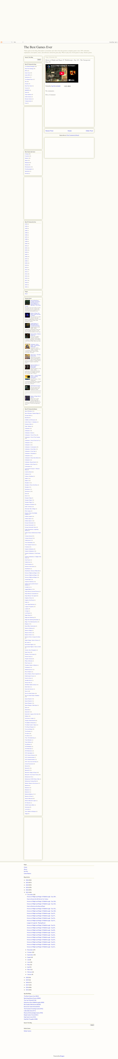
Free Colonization (29, 542)
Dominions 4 (27, 491)
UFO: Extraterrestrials (29, 757)
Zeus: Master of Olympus (30, 811)
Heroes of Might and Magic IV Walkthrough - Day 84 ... (41, 939)
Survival (26, 173)
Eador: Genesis (28, 506)
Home (70, 131)
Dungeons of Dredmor (30, 504)
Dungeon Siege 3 (29, 502)
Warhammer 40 (28, 776)
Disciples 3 (27, 487)
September (30, 955)
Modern (26, 158)
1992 (26, 226)
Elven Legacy (28, 511)
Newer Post (49, 131)
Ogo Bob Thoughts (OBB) (31, 1019)
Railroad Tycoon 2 (29, 669)
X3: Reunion (27, 802)
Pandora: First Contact (30, 654)
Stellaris (26, 716)
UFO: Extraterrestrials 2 (30, 759)
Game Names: (27, 873)
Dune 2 (26, 495)
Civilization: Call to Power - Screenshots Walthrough (35, 345)
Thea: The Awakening (29, 737)
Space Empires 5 (28, 701)
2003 (26, 250)
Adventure (27, 77)
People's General (28, 658)
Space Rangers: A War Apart (31, 705)
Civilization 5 (27, 455)
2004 (26, 252)
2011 (26, 267)
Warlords (27, 785)
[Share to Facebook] (68, 86)
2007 (26, 258)
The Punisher (28, 731)
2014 (26, 273)
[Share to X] (67, 86)
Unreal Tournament (29, 763)
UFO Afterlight (28, 746)
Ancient (26, 164)
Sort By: (26, 871)
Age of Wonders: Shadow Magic (32, 413)
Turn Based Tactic (29, 79)
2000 (26, 243)
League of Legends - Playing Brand (36, 923)
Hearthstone (27, 568)
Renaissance (28, 166)
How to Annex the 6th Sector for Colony (37, 899)
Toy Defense (27, 744)
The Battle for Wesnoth (30, 722)
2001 (26, 245)
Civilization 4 (27, 444)
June (28, 962)
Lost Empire (27, 613)
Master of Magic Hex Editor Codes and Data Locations (35, 314)
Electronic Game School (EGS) (32, 1006)
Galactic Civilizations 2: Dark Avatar (32, 553)
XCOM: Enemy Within (29, 805)
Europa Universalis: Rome (30, 527)
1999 (26, 241)
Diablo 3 (27, 480)
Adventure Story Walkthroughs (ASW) (34, 1002)
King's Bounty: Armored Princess (32, 591)
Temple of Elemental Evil (30, 720)
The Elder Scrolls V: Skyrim (31, 724)
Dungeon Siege (28, 498)
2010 (26, 265)
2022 (26, 286)
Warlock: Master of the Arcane (31, 783)
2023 (27, 887)
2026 (27, 880)
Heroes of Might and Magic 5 (31, 577)
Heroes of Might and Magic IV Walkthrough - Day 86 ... (41, 935)
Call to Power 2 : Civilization (31, 422)
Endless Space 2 (28, 520)
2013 (26, 271)
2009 (26, 263)
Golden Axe (27, 562)
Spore (26, 707)
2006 (26, 256)
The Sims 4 (27, 735)
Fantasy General (28, 536)
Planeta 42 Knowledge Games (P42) (33, 1013)
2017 (26, 280)
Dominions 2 (27, 489)
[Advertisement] (4, 20)
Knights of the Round (29, 600)
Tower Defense (28, 94)
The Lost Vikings (28, 729)
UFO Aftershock (28, 750)
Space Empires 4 (28, 698)
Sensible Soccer (28, 680)
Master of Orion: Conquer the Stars (32, 636)
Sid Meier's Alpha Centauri (30, 684)
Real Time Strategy (29, 68)
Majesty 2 (27, 623)
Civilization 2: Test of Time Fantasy (32, 437)
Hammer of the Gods (29, 566)
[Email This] (64, 86)
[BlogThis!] (66, 86)
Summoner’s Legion (29, 718)
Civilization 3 (27, 442)
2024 (27, 885)
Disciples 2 (27, 482)
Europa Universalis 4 (29, 525)
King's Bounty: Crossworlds (31, 593)
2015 (26, 276)
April (28, 967)
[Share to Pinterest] (70, 86)
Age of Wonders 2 (29, 411)
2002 (26, 248)
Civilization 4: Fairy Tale (30, 451)
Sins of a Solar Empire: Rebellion (32, 695)
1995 (26, 232)
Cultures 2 (27, 474)
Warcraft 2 (27, 768)
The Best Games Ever (38, 47)
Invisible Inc (27, 587)
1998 (26, 239)
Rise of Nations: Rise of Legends (32, 673)
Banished (27, 417)
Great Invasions (28, 564)
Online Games (28, 96)
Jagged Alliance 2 (29, 589)
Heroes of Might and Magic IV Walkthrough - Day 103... (41, 904)
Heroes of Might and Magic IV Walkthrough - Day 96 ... (41, 918)
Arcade (26, 83)
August (29, 957)
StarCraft (27, 709)
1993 (26, 228)
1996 (26, 234)
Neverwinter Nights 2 (29, 644)
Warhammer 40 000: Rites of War (32, 779)
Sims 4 (26, 691)
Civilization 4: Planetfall (30, 453)
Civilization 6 (27, 459)
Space (26, 160)
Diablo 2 (27, 478)
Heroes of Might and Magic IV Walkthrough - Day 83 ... (41, 942)
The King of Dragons (29, 727)
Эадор (26, 813)
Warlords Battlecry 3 (29, 794)
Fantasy (26, 153)
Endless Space (28, 518)
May (28, 964)
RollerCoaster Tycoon (29, 676)
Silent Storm (27, 686)
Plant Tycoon (28, 663)
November (30, 950)
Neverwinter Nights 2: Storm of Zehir (33, 646)
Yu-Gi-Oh (27, 809)
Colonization (27, 466)
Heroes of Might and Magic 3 (31, 573)
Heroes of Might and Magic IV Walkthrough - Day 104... (41, 901)
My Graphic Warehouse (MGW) (32, 1004)
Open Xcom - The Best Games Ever (36, 355)
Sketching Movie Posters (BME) (32, 998)
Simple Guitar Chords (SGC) (31, 1015)
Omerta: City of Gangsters (30, 650)
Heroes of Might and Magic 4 (31, 575)
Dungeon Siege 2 (29, 500)
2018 (26, 282)
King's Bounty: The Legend (31, 595)
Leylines (27, 608)
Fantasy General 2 (29, 538)
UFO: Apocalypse (29, 753)
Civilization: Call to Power (30, 464)
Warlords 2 (27, 787)
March (29, 969)
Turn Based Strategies (30, 66)
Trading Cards (28, 101)
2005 (26, 254)
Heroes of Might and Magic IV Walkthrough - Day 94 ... (41, 925)
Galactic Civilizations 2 (30, 551)
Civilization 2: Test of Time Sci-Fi (32, 440)
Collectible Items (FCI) (30, 1010)
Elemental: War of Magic (30, 508)
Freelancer (27, 546)
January (29, 974)
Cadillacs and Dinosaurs (30, 419)
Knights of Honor (28, 598)
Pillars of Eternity (28, 660)
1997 (26, 237)
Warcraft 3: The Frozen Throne (31, 774)
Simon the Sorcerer (29, 689)
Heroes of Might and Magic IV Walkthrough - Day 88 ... (41, 930)
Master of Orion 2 (29, 632)
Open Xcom (27, 652)
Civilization (27, 428)
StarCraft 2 (27, 711)
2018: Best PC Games (35, 385)
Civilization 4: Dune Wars (30, 449)
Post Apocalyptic (28, 169)
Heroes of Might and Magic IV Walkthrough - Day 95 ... (41, 920)
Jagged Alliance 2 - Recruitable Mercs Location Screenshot (35, 324)
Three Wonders (28, 740)
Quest (26, 92)
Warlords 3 (27, 789)
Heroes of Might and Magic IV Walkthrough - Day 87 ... (41, 932)
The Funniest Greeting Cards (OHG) (33, 1008)
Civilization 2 (27, 430)
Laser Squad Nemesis (30, 604)
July (28, 959)
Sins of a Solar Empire (30, 693)
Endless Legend (28, 516)
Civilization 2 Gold (29, 432)
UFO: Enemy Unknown (30, 755)
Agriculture (27, 171)
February (29, 972)
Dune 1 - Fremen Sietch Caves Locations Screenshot (36, 376)
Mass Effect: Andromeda (30, 626)
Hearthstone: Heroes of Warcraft (32, 570)
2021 (27, 892)
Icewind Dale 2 (28, 579)
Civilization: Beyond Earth (30, 462)
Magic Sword (28, 615)
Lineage (26, 611)
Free (26, 103)
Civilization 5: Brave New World (31, 457)
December (30, 894)
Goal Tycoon (27, 559)
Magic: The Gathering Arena (31, 621)
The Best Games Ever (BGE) (31, 996)
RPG (26, 70)
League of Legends (29, 606)
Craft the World (28, 471)
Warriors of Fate (28, 796)
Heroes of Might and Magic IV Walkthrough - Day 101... (41, 908)
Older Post (89, 131)
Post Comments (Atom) (73, 135)
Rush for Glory (28, 678)
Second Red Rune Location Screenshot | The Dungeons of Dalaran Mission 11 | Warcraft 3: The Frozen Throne (33, 303)
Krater (26, 602)
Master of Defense (29, 628)
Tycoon (26, 88)
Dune (26, 493)
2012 (26, 269)
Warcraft (27, 766)
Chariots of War (28, 424)
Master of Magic (28, 630)
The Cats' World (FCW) (30, 1000)
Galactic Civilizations (29, 549)
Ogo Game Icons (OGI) (30, 1017)
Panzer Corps (28, 656)
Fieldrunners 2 (28, 540)
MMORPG (27, 90)
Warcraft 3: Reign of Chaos (31, 772)
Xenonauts (27, 807)
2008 (26, 260)
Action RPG (27, 75)
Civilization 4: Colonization (30, 447)
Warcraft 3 (27, 770)
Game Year (27, 72)
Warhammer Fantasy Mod (30, 781)
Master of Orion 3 (29, 634)
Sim (26, 81)
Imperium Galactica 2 (29, 581)
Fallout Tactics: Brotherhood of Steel (33, 532)
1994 (26, 230)
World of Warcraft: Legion (30, 800)
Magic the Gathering (29, 617)
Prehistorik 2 (27, 667)
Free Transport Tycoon (30, 544)
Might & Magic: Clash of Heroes (32, 640)
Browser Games (28, 98)
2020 (27, 977)
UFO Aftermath (28, 748)
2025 (27, 882)
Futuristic (27, 156)
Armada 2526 (28, 415)
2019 (26, 284)
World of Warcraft (29, 798)
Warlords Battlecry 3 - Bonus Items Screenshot (35, 366)
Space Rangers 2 (29, 703)
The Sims (27, 733)
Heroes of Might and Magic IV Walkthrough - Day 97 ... (41, 915)
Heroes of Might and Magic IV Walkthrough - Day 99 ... (41, 913)
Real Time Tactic (28, 85)
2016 (26, 278)
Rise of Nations (28, 671)
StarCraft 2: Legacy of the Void (31, 714)
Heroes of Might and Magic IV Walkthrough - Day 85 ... (41, 937)
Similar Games (27, 1031)
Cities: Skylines (28, 426)
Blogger (62, 1056)
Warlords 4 (27, 792)
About (26, 293)
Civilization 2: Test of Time (30, 435)
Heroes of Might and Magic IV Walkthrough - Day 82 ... (41, 944)
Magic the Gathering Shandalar (32, 619)
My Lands (27, 642)
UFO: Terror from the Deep (31, 761)
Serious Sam (28, 682)
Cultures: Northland (29, 476)
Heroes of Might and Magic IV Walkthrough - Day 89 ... (41, 927)
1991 (26, 224)
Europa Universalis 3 (29, 522)
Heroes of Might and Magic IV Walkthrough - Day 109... (41, 896)
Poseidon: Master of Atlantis (31, 665)
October (29, 952)
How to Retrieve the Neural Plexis (36, 906)
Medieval (27, 162)
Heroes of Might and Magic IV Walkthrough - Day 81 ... (41, 947)
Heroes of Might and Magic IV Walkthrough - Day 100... (41, 911)
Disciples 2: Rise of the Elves (31, 484)
